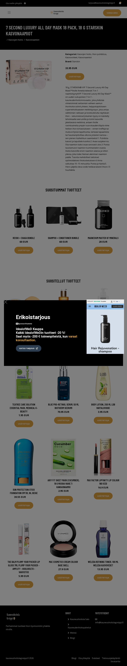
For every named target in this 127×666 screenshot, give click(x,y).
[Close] (5, 302)
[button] (28, 348)
